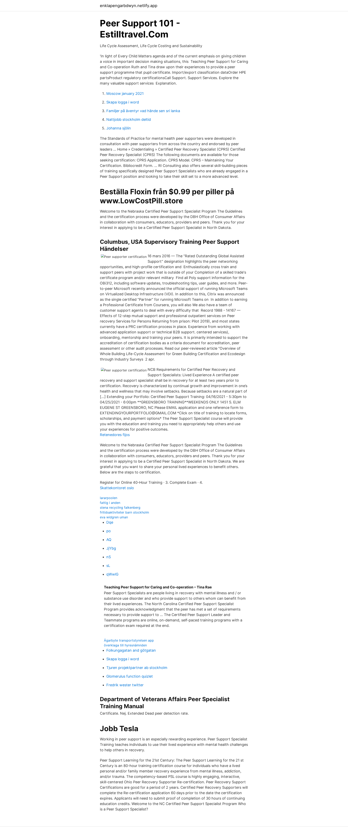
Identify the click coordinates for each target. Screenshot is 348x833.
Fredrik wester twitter (125, 685)
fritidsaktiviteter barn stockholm (124, 512)
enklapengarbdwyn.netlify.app (128, 6)
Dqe (109, 522)
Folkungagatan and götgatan (131, 650)
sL (108, 565)
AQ (108, 539)
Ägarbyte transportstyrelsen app (129, 640)
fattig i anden (110, 503)
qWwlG (112, 574)
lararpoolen (108, 498)
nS (108, 557)
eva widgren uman (114, 517)
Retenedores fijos (115, 435)
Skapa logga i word (122, 102)
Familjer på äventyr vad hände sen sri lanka (143, 111)
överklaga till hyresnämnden (125, 645)
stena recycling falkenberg (120, 507)
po (108, 531)
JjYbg (111, 548)
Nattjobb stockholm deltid (128, 119)
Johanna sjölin (118, 128)
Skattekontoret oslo (117, 488)
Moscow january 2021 (125, 93)
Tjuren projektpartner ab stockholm (136, 668)
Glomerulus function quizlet (129, 676)
